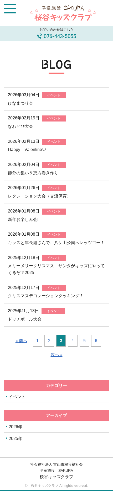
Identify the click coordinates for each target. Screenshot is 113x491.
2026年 (15, 426)
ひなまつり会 (20, 103)
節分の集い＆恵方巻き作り (33, 173)
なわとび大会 (20, 126)
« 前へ (21, 340)
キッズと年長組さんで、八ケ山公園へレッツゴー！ (56, 242)
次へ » (57, 354)
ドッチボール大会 (25, 319)
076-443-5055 (60, 36)
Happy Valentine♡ (27, 149)
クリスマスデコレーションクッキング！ (46, 295)
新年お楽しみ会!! (23, 219)
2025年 (15, 438)
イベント (17, 396)
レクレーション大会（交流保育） (39, 196)
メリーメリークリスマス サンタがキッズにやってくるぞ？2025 (56, 269)
